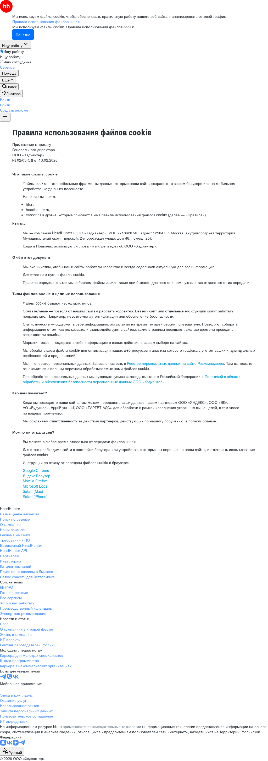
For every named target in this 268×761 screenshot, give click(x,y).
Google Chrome (36, 470)
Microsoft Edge (35, 486)
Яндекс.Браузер (36, 475)
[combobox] (12, 751)
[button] (5, 99)
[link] (9, 86)
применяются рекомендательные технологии (102, 726)
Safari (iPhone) (35, 496)
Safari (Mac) (33, 491)
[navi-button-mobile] (5, 117)
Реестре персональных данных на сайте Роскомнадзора (175, 363)
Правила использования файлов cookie (100, 26)
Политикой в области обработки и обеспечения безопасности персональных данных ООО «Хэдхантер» (132, 379)
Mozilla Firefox (35, 480)
